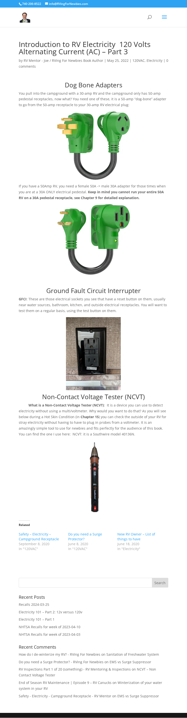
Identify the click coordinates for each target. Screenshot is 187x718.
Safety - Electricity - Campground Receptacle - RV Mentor (65, 696)
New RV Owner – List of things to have (136, 536)
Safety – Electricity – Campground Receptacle (39, 536)
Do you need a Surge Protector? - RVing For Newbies (61, 662)
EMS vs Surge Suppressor (130, 662)
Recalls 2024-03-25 (34, 604)
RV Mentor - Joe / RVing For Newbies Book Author (63, 60)
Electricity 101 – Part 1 (37, 619)
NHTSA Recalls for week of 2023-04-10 (49, 627)
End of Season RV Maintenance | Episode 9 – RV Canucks (65, 682)
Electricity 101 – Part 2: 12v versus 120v (50, 612)
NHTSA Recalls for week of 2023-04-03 (49, 634)
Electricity (154, 60)
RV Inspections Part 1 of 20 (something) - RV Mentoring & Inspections (75, 669)
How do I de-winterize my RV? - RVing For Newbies (59, 654)
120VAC (138, 60)
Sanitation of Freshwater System (132, 654)
